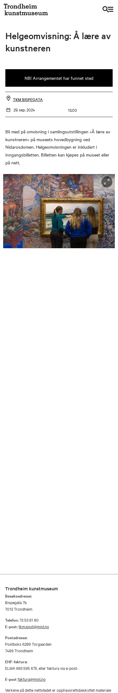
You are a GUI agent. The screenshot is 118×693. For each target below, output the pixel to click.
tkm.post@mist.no (34, 626)
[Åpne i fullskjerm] (106, 182)
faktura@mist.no (32, 679)
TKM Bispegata (28, 99)
